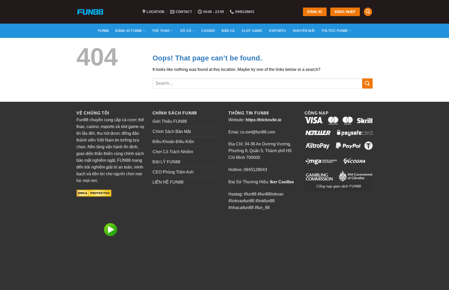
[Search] (368, 12)
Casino (208, 31)
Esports (277, 31)
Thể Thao (161, 31)
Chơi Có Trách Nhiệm (173, 152)
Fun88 (103, 31)
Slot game (251, 31)
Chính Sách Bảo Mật (172, 131)
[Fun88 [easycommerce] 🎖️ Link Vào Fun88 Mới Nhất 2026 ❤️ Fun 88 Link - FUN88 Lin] (105, 12)
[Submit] (367, 83)
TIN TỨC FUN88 (334, 31)
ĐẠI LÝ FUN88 (166, 162)
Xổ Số (185, 31)
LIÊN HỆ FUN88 (168, 182)
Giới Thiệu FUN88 (170, 121)
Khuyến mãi (304, 31)
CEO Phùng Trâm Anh (173, 172)
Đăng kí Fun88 (128, 31)
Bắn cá (228, 31)
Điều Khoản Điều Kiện (173, 141)
